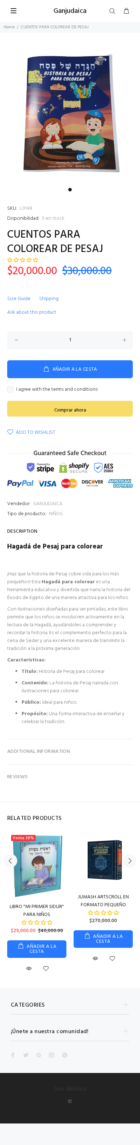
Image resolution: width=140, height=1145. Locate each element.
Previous (10, 861)
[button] (22, 260)
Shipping (49, 299)
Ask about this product (31, 312)
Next (129, 861)
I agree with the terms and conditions (57, 390)
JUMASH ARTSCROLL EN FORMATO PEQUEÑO (103, 901)
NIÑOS (56, 514)
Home (9, 27)
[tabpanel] (70, 114)
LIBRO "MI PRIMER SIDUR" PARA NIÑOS (37, 911)
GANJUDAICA (47, 504)
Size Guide (19, 299)
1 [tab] (70, 189)
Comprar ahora (70, 410)
